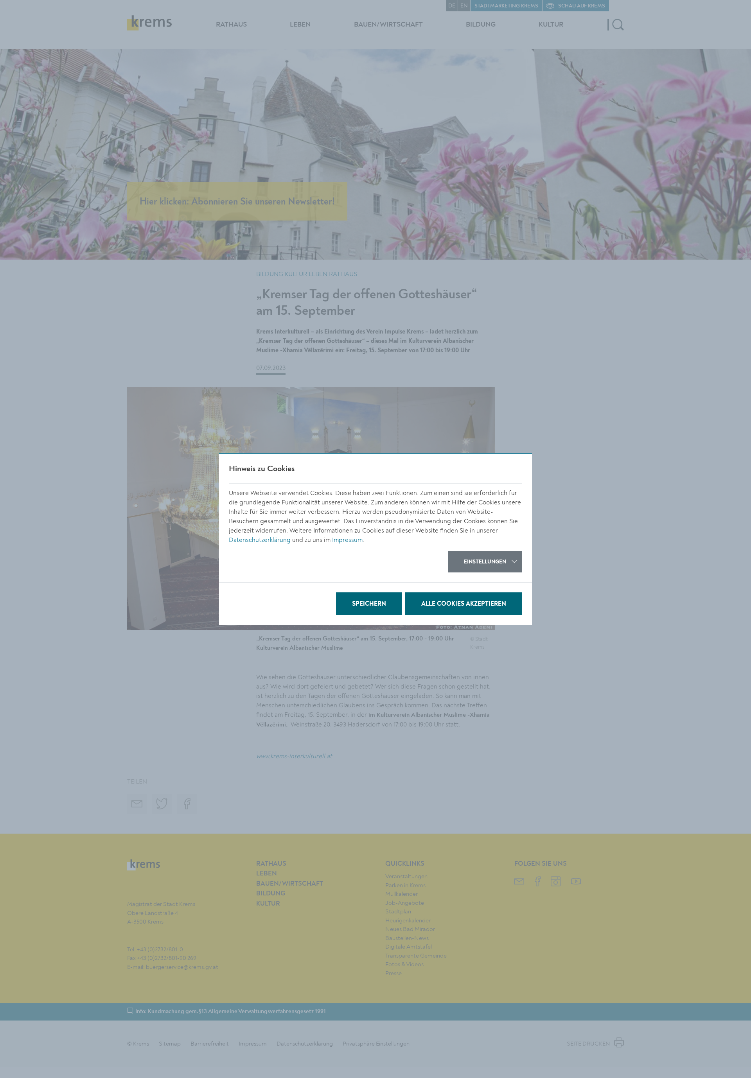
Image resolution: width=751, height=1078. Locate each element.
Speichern (369, 604)
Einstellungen (485, 562)
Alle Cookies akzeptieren (463, 604)
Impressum (347, 540)
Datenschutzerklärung (260, 540)
